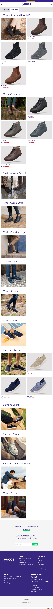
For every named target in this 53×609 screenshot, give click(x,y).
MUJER (6, 10)
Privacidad (34, 585)
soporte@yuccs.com (37, 579)
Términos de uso (36, 587)
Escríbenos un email (10, 585)
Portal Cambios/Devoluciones (12, 576)
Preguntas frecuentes (10, 578)
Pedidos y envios (9, 581)
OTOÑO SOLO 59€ (31, 1)
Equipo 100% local (24, 560)
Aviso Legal (34, 591)
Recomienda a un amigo (26, 564)
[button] (50, 608)
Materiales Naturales (25, 558)
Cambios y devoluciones (11, 583)
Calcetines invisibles (43, 567)
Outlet (39, 558)
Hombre (40, 560)
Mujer (39, 562)
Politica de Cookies (36, 589)
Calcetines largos (42, 569)
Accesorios (41, 564)
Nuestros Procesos (24, 562)
